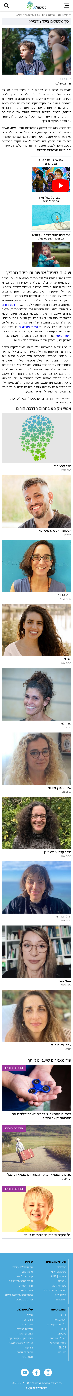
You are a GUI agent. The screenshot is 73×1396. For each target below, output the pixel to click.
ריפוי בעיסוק (59, 1319)
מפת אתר (27, 1357)
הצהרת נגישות (25, 1333)
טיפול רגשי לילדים (23, 398)
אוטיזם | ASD (58, 1276)
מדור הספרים (26, 1285)
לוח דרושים (27, 1290)
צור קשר (28, 1347)
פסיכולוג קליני (58, 1272)
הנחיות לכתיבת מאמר (21, 1343)
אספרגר (62, 1281)
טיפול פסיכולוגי (28, 327)
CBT (63, 1315)
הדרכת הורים (10, 305)
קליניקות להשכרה (23, 1276)
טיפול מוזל (27, 1272)
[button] (6, 5)
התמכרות (61, 1299)
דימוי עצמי (63, 336)
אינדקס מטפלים (24, 1299)
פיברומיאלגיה (59, 1285)
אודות (30, 1315)
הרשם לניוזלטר (25, 1352)
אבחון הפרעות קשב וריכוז (19, 1295)
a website (36, 1388)
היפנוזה (62, 1352)
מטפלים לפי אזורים (22, 1267)
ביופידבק (61, 1333)
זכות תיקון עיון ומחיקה (21, 1338)
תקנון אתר (27, 1324)
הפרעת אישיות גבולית (54, 1290)
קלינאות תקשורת (56, 1324)
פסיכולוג (61, 1267)
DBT (63, 1329)
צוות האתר (27, 1319)
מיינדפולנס (60, 1295)
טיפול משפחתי (58, 1338)
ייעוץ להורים (63, 402)
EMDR (62, 1347)
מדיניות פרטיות (24, 1329)
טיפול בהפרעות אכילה (21, 1281)
